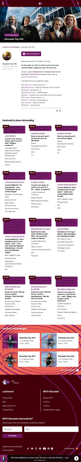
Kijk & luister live (8, 406)
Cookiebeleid (69, 448)
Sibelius (27, 105)
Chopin (26, 97)
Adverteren (48, 398)
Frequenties (7, 398)
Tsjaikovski (28, 85)
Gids (4, 402)
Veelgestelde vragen (51, 410)
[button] (76, 458)
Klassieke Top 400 (9, 64)
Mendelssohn (29, 87)
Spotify (24, 77)
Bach (26, 95)
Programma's (7, 410)
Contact (46, 406)
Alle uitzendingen (68, 370)
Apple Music (33, 77)
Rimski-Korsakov (30, 92)
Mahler (26, 90)
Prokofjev (27, 102)
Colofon (46, 402)
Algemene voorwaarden (12, 447)
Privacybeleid (8, 450)
